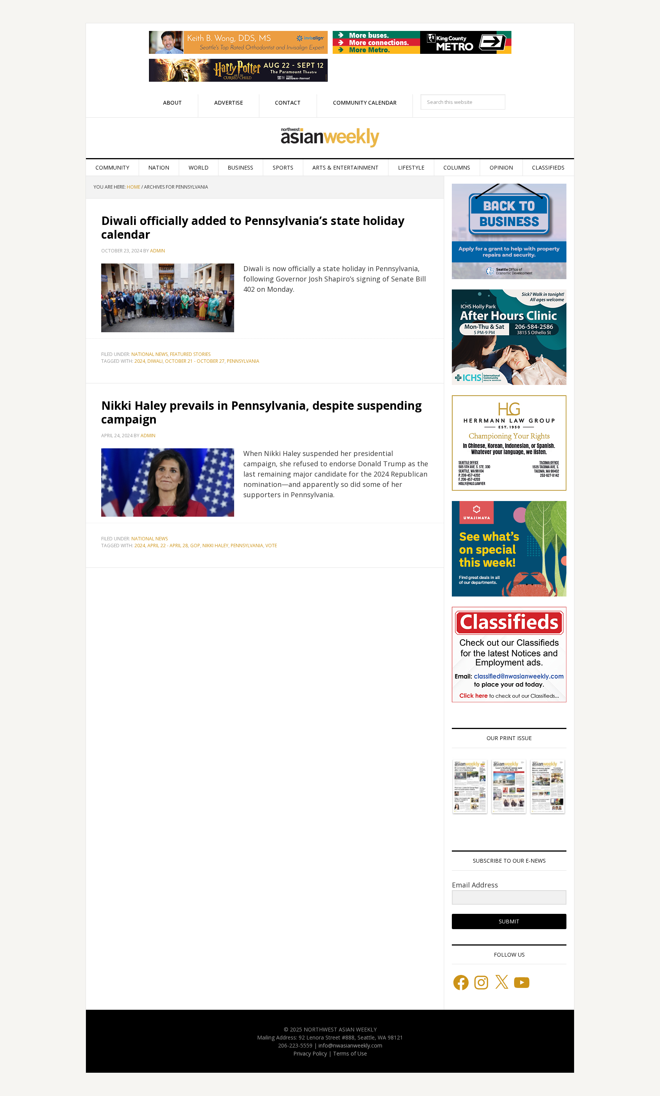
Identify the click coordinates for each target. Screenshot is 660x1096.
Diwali (155, 361)
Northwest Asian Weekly (330, 138)
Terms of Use (350, 1053)
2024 (139, 361)
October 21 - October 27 (195, 361)
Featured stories (190, 354)
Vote (271, 545)
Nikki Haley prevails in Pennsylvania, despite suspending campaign (261, 412)
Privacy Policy (310, 1053)
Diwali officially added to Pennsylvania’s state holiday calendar (252, 227)
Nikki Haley (215, 545)
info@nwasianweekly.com (350, 1045)
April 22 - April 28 (167, 545)
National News (149, 354)
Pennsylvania (243, 361)
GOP (195, 545)
